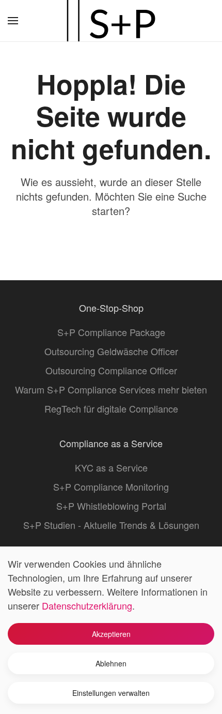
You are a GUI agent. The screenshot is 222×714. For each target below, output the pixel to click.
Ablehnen (111, 663)
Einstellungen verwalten (111, 693)
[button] (13, 20)
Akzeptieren (111, 634)
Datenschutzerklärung (87, 605)
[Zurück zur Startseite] (111, 20)
